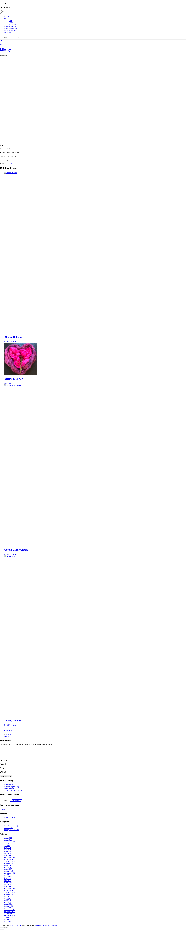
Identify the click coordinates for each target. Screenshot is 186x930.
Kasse (11, 23)
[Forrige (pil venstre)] (1, 929)
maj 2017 (7, 879)
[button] (1, 13)
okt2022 (1, 43)
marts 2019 (8, 852)
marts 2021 (8, 838)
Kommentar (4, 760)
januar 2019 (8, 855)
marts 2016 (8, 904)
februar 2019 (8, 853)
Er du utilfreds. (9, 788)
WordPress (38, 925)
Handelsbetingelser (10, 28)
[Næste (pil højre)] (3, 929)
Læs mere (12, 341)
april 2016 (7, 902)
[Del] (5, 927)
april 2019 (7, 850)
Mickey (5, 50)
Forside (6, 17)
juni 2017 (7, 877)
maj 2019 (7, 848)
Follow (2, 809)
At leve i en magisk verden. (13, 790)
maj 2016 (7, 900)
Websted (3, 772)
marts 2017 (8, 883)
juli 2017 (7, 875)
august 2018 (8, 863)
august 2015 (8, 917)
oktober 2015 (8, 914)
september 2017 (9, 873)
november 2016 (9, 890)
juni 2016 (7, 898)
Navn (2, 764)
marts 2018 (8, 869)
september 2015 (9, 916)
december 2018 (9, 857)
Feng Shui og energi (11, 826)
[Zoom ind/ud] (1, 927)
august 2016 (8, 894)
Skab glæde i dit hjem (11, 830)
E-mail (3, 768)
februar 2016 (8, 906)
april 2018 (7, 867)
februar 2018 (8, 871)
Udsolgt (9, 163)
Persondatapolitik (10, 30)
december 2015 (9, 910)
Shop (6, 19)
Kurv (10, 21)
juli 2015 (7, 919)
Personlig (7, 32)
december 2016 (9, 888)
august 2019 (8, 844)
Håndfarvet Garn (10, 26)
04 (1, 40)
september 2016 (9, 892)
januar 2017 (8, 886)
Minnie (6, 736)
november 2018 (9, 859)
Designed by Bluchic (50, 925)
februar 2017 (8, 884)
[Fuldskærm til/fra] (3, 927)
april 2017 (7, 881)
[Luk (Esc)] (7, 927)
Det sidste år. (8, 785)
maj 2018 (7, 865)
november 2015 (9, 912)
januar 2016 (8, 908)
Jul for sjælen (8, 828)
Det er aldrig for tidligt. (12, 787)
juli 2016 (7, 896)
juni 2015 (7, 921)
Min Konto (12, 25)
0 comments (8, 731)
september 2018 (9, 861)
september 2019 (9, 842)
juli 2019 (7, 846)
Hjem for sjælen (9, 817)
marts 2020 (8, 840)
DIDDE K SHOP (5, 3)
